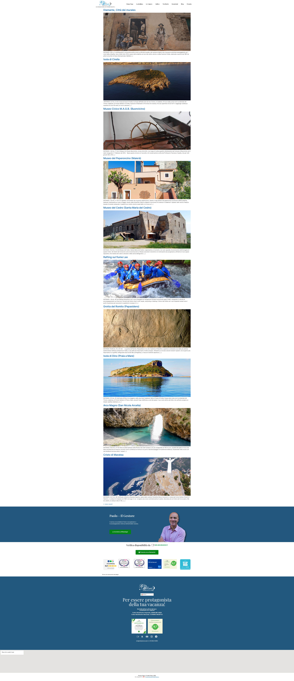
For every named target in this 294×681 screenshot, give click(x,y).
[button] (120, 532)
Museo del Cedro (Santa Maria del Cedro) (127, 207)
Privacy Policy (141, 675)
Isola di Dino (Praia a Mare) (118, 355)
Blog (182, 4)
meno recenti (107, 504)
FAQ (155, 675)
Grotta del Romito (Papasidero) (121, 306)
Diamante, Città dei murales (119, 9)
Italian (144, 594)
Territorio (166, 4)
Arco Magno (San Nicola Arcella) (122, 405)
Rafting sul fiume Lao (115, 257)
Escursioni (175, 4)
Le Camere (149, 4)
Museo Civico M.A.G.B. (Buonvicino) (124, 108)
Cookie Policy (149, 675)
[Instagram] (151, 636)
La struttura (139, 4)
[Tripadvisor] (147, 636)
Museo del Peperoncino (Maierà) (122, 158)
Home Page (129, 4)
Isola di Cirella (111, 59)
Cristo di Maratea (113, 454)
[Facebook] (156, 636)
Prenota (189, 4)
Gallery (157, 4)
